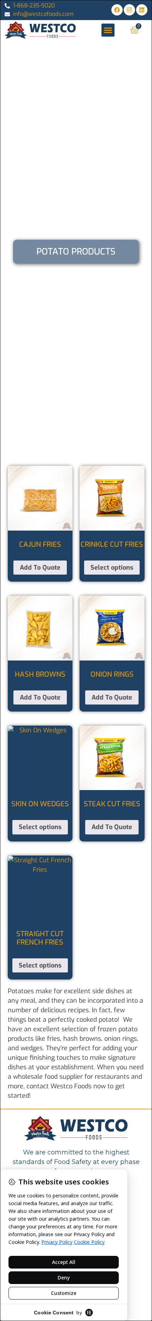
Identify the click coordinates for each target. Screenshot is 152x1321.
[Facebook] (117, 9)
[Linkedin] (141, 9)
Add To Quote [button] (40, 567)
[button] (108, 30)
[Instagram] (129, 9)
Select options (111, 567)
